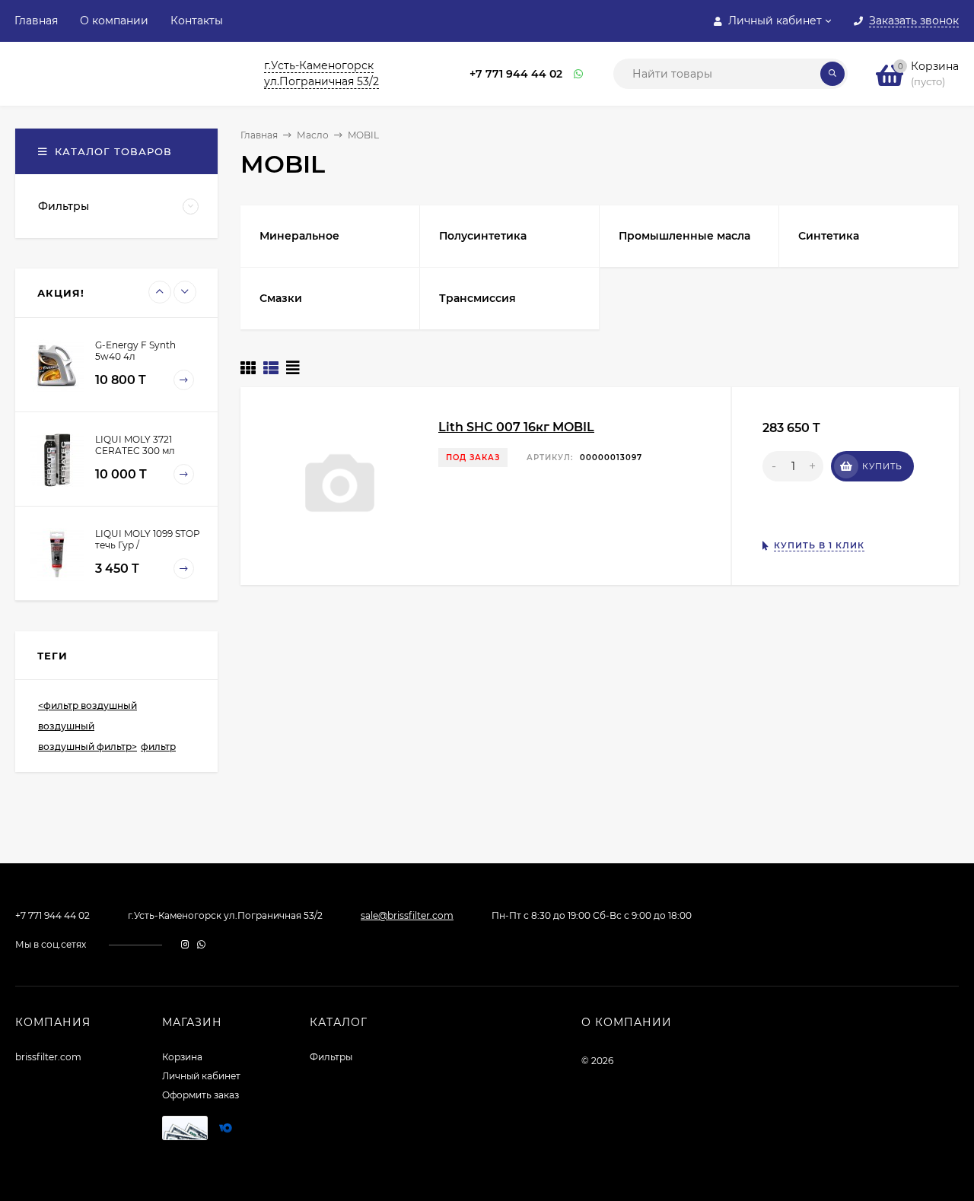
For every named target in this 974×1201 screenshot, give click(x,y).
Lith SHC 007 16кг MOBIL (516, 427)
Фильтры (331, 1057)
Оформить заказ (200, 1095)
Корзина (182, 1057)
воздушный (66, 726)
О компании (114, 20)
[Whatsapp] (579, 74)
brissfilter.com (48, 1057)
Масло (313, 135)
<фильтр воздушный (87, 705)
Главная (36, 20)
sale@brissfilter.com (407, 915)
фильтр (158, 746)
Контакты (196, 20)
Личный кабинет (201, 1076)
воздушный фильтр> (87, 746)
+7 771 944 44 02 (515, 74)
